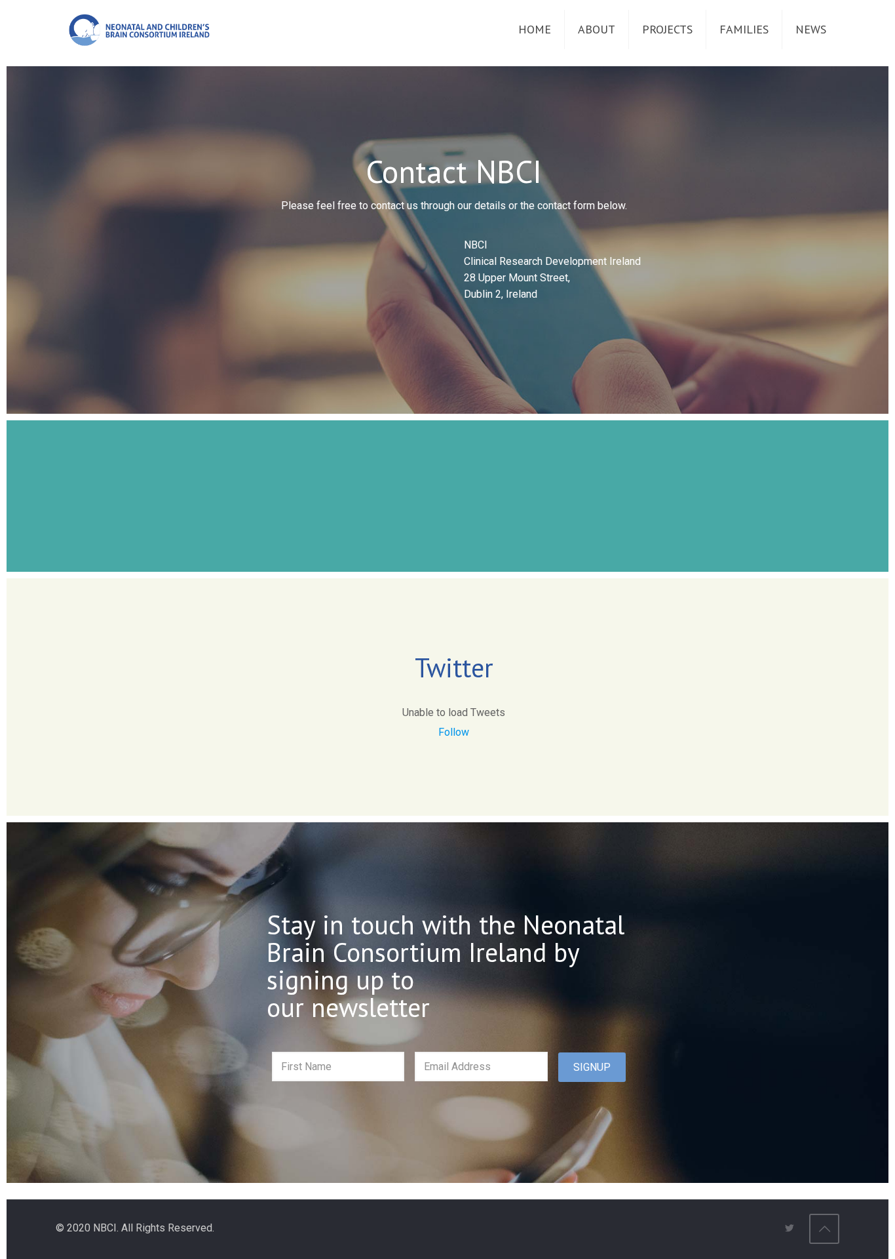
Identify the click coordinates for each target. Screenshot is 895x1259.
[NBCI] (139, 29)
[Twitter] (789, 1228)
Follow (453, 732)
